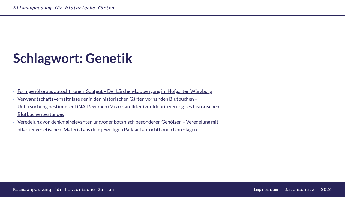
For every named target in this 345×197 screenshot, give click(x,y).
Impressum (265, 189)
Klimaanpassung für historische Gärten (63, 7)
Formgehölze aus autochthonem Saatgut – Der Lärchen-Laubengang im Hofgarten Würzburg (114, 91)
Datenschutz (299, 189)
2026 (326, 189)
